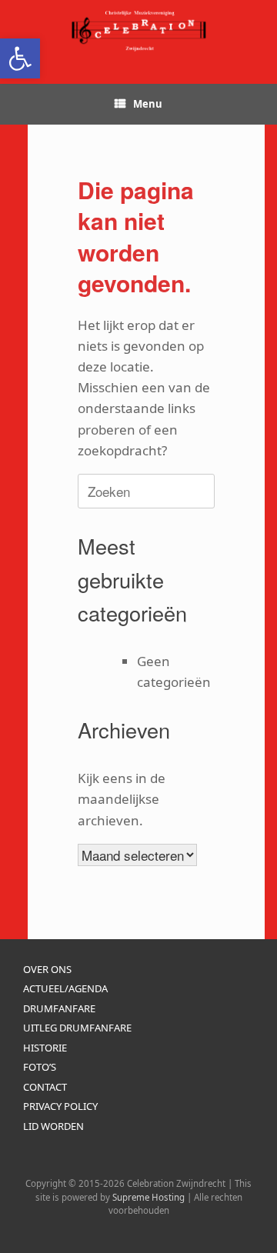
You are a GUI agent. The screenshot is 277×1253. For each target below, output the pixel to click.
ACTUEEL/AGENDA (65, 988)
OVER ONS (47, 969)
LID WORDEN (53, 1126)
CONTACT (45, 1087)
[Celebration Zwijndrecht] (138, 30)
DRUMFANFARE (59, 1008)
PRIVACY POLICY (60, 1106)
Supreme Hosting (148, 1197)
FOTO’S (39, 1067)
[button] (20, 58)
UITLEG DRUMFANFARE (77, 1028)
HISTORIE (45, 1048)
